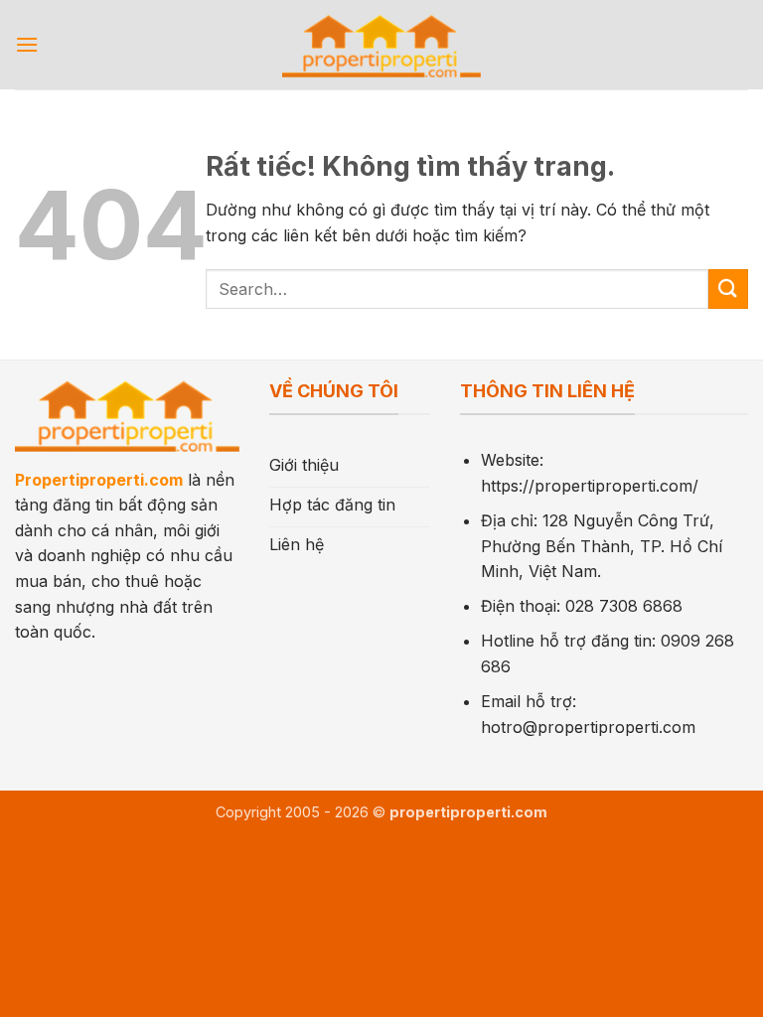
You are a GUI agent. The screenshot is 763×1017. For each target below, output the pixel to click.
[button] (27, 44)
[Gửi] (728, 288)
